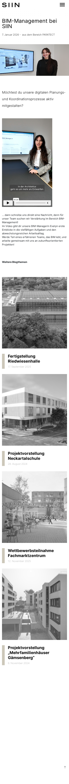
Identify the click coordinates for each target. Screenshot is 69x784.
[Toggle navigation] (62, 4)
